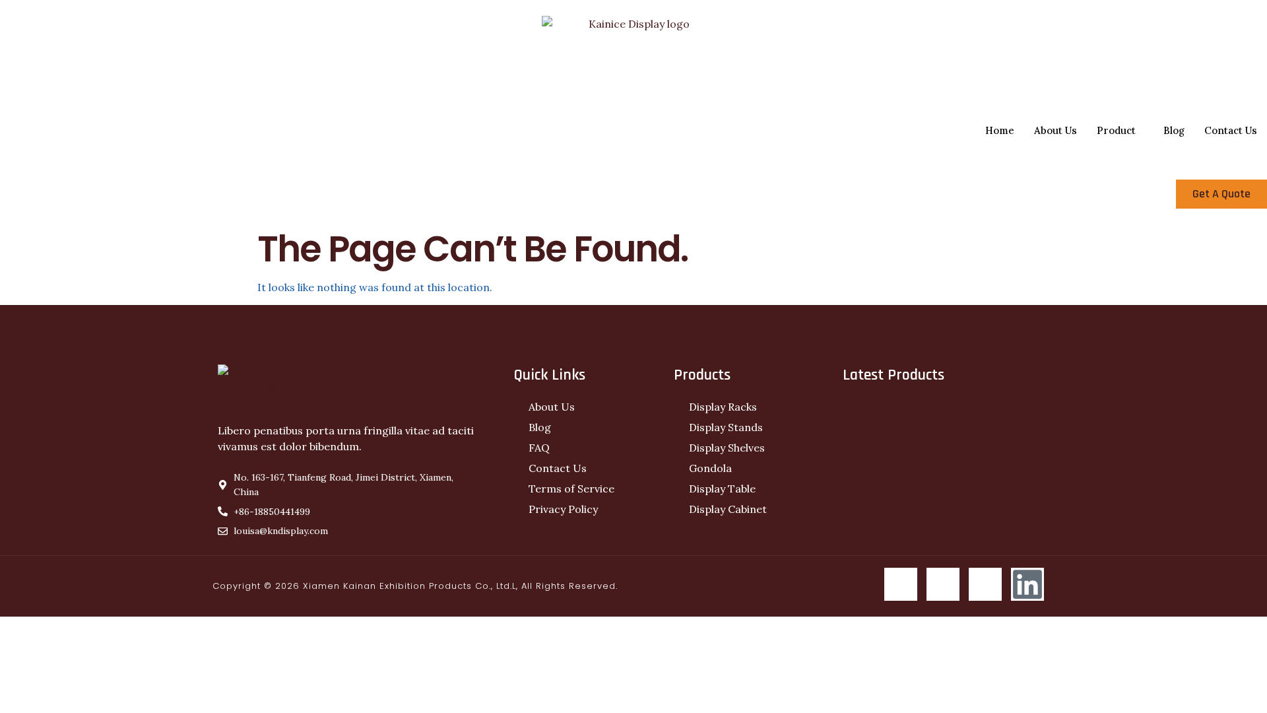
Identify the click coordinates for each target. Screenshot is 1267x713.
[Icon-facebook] (900, 584)
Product (1116, 130)
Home (999, 130)
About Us (1055, 130)
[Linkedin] (1027, 584)
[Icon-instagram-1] (942, 584)
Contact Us (1230, 130)
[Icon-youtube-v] (985, 584)
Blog (1174, 130)
